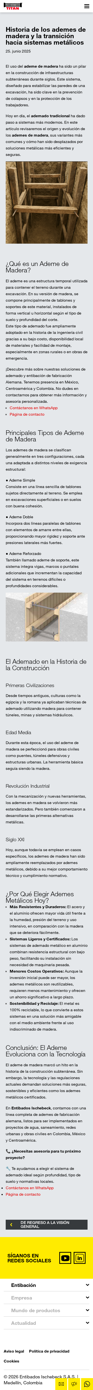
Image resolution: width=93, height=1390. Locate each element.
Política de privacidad (49, 1351)
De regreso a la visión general (45, 1224)
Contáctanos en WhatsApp (34, 407)
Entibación (23, 1284)
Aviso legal (14, 1351)
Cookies (11, 1361)
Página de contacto (27, 414)
